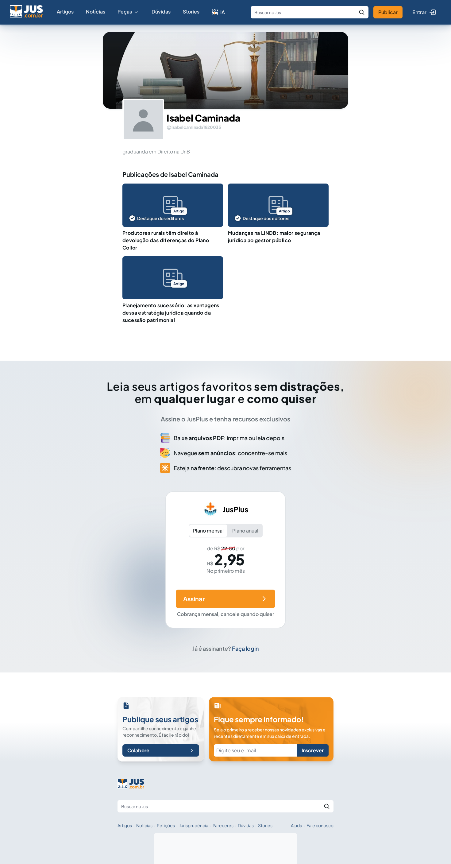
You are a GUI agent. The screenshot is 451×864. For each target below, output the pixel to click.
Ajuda (296, 825)
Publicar (388, 12)
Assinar (194, 598)
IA (222, 12)
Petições (166, 825)
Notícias (95, 11)
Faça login (245, 648)
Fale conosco (319, 825)
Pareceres (223, 825)
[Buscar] (362, 12)
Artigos (65, 11)
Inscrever (313, 750)
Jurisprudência (193, 825)
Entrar (419, 12)
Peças (125, 11)
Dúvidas (161, 11)
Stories (191, 11)
